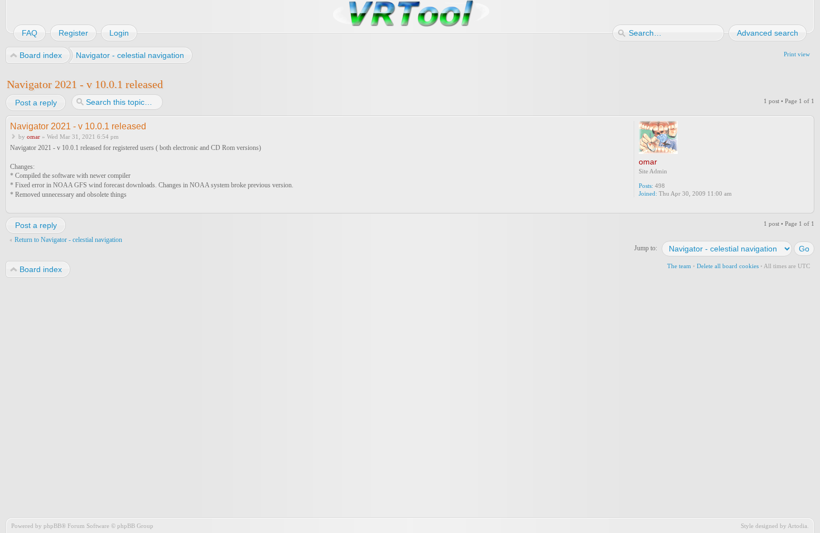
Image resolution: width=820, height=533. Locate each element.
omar (33, 136)
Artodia (797, 525)
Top (807, 206)
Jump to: (645, 248)
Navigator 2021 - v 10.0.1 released (85, 84)
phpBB (52, 525)
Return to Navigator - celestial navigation (68, 240)
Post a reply (36, 102)
